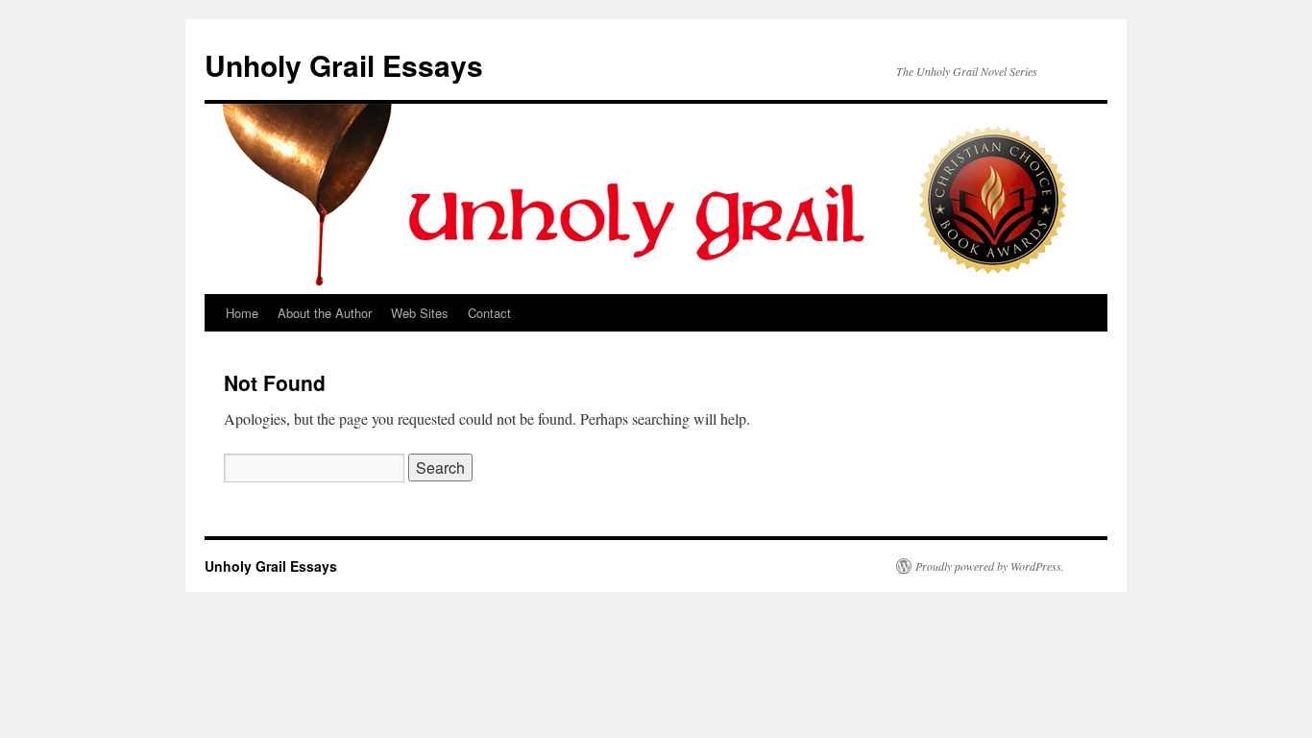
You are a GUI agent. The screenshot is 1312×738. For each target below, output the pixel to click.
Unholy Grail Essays (344, 65)
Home (242, 313)
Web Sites (420, 313)
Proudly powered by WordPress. (989, 566)
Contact (489, 313)
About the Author (325, 313)
